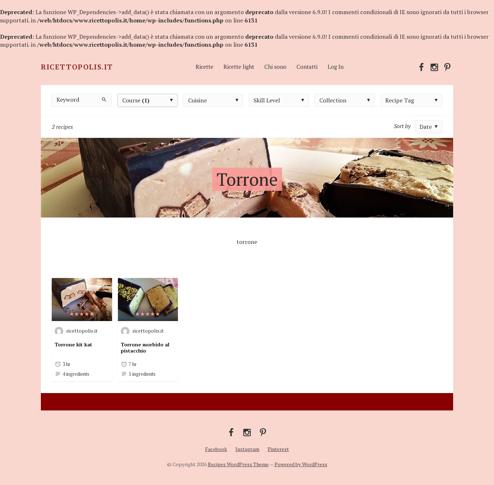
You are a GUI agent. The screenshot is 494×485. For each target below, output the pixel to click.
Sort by (402, 126)
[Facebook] (421, 66)
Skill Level (267, 100)
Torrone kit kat (73, 344)
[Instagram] (434, 66)
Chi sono (275, 66)
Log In (336, 66)
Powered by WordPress (300, 464)
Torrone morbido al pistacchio (145, 347)
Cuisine (197, 100)
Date (426, 127)
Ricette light (238, 66)
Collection (332, 100)
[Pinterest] (447, 66)
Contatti (307, 66)
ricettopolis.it (82, 330)
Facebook (216, 449)
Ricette (204, 66)
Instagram (247, 449)
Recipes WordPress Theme (238, 464)
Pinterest (278, 449)
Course (135, 100)
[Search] (104, 99)
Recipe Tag (399, 100)
